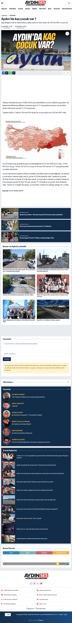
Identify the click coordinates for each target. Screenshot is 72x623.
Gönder (7, 359)
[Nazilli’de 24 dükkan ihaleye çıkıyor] (53, 309)
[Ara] (69, 3)
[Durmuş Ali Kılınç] (6, 441)
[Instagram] (37, 583)
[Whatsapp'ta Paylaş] (10, 72)
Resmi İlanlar (67, 9)
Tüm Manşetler (43, 599)
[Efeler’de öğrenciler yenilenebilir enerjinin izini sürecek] (53, 284)
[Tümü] (68, 382)
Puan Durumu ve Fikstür (10, 599)
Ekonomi (42, 9)
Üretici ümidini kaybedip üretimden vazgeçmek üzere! (31, 442)
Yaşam (27, 9)
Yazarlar (57, 9)
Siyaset (4, 9)
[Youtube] (41, 583)
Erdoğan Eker (17, 430)
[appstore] (30, 608)
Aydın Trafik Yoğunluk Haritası (48, 595)
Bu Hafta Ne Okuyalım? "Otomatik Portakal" (27, 415)
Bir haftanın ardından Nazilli (21, 424)
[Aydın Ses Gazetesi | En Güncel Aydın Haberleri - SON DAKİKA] (35, 3)
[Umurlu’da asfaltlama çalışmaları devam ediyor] (19, 284)
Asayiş (20, 9)
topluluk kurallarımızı (20, 365)
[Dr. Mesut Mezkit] (6, 396)
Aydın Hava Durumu (45, 590)
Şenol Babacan (18, 403)
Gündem (12, 9)
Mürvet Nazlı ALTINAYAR (21, 421)
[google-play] (40, 608)
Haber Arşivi (43, 604)
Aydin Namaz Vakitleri (10, 595)
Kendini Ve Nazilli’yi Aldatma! (22, 433)
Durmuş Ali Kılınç (18, 439)
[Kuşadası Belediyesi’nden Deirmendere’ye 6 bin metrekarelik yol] (53, 259)
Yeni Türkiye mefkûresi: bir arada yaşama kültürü (28, 397)
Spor (49, 9)
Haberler (4, 15)
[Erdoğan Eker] (6, 432)
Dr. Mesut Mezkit (18, 394)
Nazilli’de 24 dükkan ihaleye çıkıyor (48, 320)
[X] (34, 583)
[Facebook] (31, 583)
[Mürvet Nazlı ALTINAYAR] (6, 423)
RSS (8, 614)
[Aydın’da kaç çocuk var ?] (36, 50)
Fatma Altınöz (17, 412)
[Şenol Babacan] (6, 405)
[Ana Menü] (2, 3)
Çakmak (15, 406)
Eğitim (34, 9)
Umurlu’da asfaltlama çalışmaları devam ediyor (18, 295)
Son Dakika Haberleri (9, 604)
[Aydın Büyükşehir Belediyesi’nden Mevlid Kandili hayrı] (19, 309)
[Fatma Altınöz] (6, 414)
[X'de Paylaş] (6, 72)
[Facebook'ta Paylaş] (3, 72)
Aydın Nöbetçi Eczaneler (11, 590)
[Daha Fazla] (13, 72)
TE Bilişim (40, 620)
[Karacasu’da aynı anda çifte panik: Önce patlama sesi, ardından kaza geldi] (19, 259)
